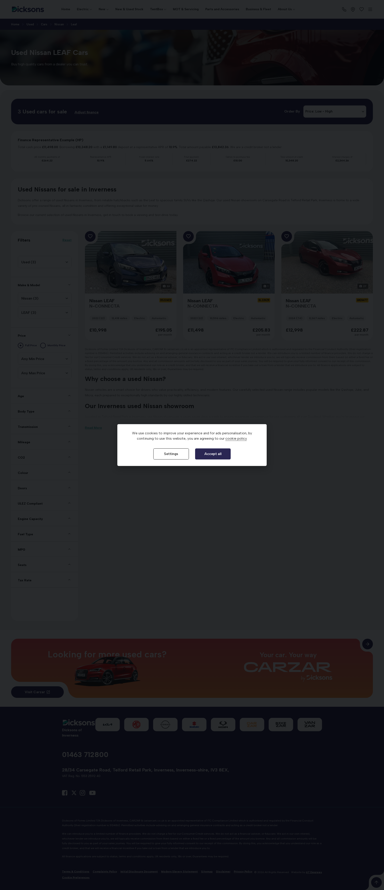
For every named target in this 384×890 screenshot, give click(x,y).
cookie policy (236, 438)
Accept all (213, 454)
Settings (171, 454)
